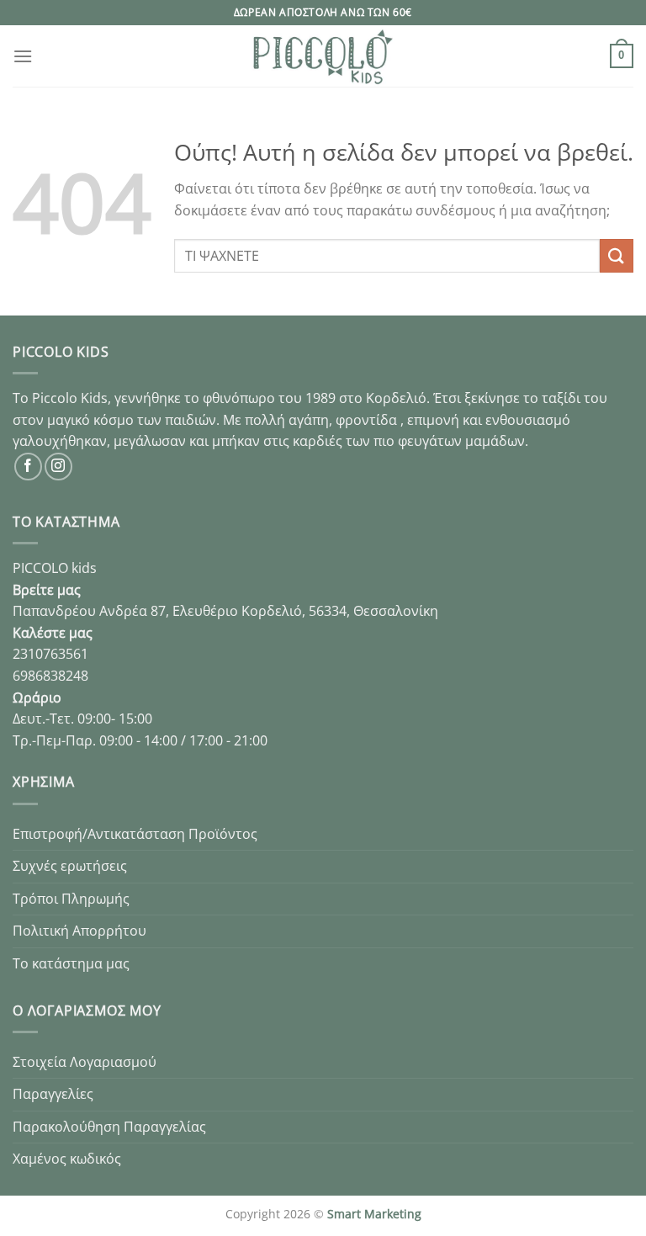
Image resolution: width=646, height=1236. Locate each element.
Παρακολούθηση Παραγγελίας (109, 1126)
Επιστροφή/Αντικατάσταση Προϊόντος (135, 834)
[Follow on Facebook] (28, 466)
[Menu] (23, 56)
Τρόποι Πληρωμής (71, 898)
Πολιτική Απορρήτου (79, 930)
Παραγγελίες (53, 1094)
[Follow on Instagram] (58, 466)
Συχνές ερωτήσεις (70, 866)
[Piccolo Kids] (323, 56)
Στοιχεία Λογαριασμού (84, 1062)
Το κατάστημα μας (71, 963)
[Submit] (616, 255)
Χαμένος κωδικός (67, 1158)
